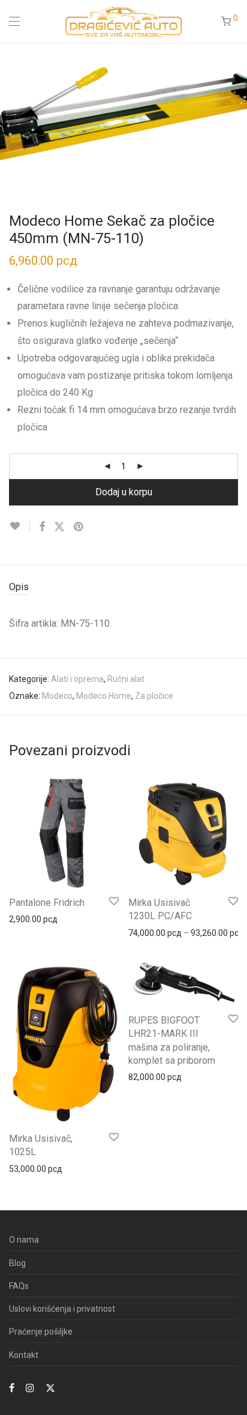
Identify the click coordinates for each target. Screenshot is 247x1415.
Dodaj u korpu (123, 492)
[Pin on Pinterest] (79, 527)
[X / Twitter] (50, 1387)
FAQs (19, 1286)
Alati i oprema (77, 679)
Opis (19, 587)
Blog (17, 1263)
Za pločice (154, 696)
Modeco (57, 696)
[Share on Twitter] (59, 527)
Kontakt (23, 1355)
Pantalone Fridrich (47, 902)
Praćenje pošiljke (41, 1331)
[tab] (123, 587)
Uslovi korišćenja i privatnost (62, 1309)
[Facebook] (11, 1387)
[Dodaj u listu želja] (19, 526)
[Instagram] (30, 1387)
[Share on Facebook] (42, 527)
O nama (24, 1240)
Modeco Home (103, 696)
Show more (25, 918)
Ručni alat (125, 679)
